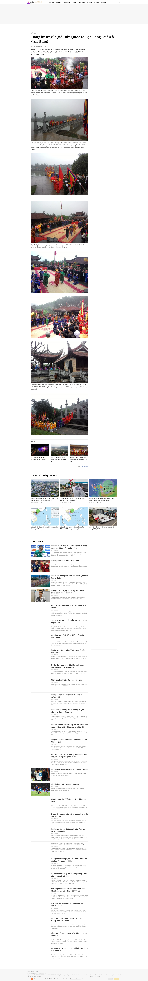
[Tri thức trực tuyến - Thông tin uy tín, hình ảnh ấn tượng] (34, 2)
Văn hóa (74, 2)
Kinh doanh (66, 2)
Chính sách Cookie (75, 979)
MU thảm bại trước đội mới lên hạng (66, 680)
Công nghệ (81, 2)
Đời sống (89, 2)
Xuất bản (51, 2)
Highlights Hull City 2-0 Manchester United (69, 769)
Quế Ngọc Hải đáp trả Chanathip (65, 561)
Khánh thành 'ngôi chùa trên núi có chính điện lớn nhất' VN (78, 459)
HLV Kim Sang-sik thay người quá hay (67, 844)
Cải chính (103, 2)
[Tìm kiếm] (119, 2)
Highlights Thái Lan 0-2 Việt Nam (65, 784)
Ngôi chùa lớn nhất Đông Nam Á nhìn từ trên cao (59, 459)
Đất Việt (83, 466)
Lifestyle (96, 2)
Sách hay (58, 2)
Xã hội (33, 33)
